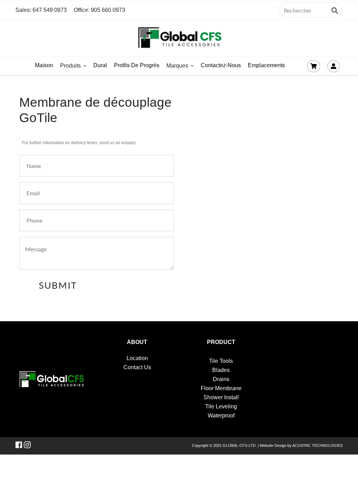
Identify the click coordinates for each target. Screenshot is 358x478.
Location (137, 358)
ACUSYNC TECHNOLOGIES (317, 445)
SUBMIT (58, 285)
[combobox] (310, 10)
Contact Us (137, 367)
